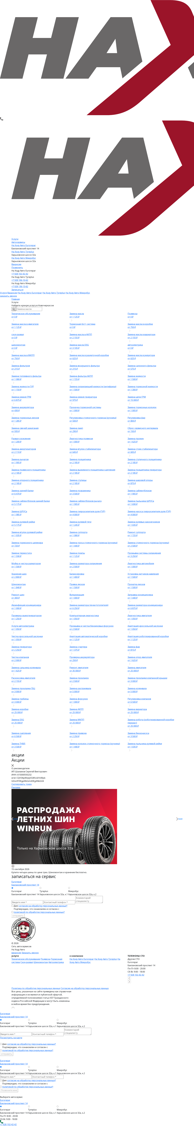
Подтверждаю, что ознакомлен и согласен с (39, 911)
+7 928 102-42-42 (19, 273)
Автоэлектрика (56, 962)
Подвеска (45, 959)
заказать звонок (8, 296)
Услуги (14, 239)
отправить (18, 915)
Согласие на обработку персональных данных (85, 988)
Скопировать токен (21, 784)
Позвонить (17, 267)
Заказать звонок (30, 952)
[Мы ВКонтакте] (13, 984)
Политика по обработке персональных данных (35, 988)
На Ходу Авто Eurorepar (23, 245)
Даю (40, 905)
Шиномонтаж (41, 962)
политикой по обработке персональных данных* (39, 912)
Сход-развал (26, 962)
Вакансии (16, 264)
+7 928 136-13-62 (19, 286)
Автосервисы (18, 242)
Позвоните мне (9, 1090)
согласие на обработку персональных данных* (43, 905)
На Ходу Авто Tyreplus (22, 251)
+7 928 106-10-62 (19, 280)
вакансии (16, 952)
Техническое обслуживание (25, 959)
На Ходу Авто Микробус (23, 258)
